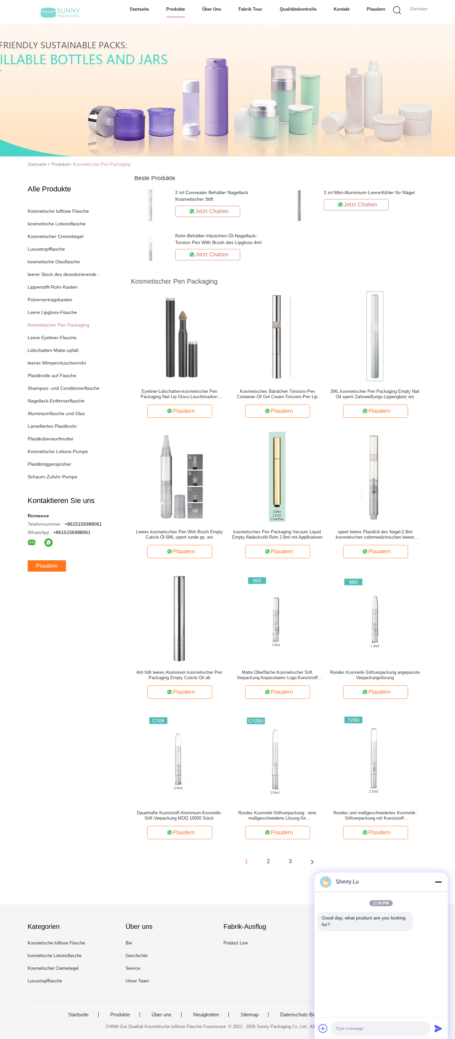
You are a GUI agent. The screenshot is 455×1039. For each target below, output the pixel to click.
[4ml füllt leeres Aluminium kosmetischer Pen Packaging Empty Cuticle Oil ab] (180, 617)
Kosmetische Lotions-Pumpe (58, 451)
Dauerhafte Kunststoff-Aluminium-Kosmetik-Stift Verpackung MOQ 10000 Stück (179, 815)
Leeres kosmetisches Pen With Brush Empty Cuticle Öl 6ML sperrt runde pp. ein (179, 534)
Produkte (175, 9)
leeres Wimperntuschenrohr (57, 363)
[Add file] (323, 1028)
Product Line (236, 942)
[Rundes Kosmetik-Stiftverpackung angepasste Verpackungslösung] (375, 617)
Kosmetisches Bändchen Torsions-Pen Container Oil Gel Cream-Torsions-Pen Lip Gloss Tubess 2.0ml (277, 394)
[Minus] (438, 882)
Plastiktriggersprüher (49, 464)
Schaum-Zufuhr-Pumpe (52, 476)
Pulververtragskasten (50, 299)
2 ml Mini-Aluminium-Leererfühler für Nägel (369, 192)
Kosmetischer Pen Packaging (101, 164)
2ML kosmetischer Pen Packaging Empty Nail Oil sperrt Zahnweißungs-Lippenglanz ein (374, 394)
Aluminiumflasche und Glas (56, 413)
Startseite (139, 9)
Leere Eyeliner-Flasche (52, 337)
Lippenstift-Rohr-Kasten (53, 287)
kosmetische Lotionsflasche (57, 223)
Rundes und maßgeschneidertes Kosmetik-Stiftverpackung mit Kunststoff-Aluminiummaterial (375, 815)
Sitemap (249, 1014)
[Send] (438, 1028)
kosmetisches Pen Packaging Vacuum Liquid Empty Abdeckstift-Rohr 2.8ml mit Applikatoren (277, 534)
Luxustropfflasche (46, 249)
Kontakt (341, 9)
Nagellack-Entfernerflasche (56, 400)
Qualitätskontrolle (298, 9)
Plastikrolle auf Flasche (52, 375)
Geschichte (137, 955)
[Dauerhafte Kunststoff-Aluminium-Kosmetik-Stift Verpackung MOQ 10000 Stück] (179, 757)
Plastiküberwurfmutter (51, 438)
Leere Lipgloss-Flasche (52, 312)
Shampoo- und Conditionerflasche (64, 388)
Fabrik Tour (250, 9)
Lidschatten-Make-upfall (53, 350)
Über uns (211, 9)
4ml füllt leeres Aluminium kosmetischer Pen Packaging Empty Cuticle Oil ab (179, 675)
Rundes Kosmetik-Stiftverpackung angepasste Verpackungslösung (375, 675)
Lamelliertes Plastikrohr (52, 426)
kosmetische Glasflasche (54, 261)
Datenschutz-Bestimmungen (311, 1014)
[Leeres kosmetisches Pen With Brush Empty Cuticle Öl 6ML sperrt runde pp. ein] (179, 476)
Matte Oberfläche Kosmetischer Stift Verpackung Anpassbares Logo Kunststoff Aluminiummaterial (277, 675)
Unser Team (137, 980)
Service (133, 968)
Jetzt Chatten (211, 211)
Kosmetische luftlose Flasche (58, 211)
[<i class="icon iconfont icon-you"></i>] (312, 862)
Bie (129, 942)
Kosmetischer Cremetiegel (55, 236)
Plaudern (376, 9)
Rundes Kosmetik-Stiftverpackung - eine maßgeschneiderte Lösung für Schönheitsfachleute (277, 815)
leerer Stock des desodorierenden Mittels (65, 274)
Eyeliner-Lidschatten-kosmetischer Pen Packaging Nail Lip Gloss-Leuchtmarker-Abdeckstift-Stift (179, 394)
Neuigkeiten (206, 1014)
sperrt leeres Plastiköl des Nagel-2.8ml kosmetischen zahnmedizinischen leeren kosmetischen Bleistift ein (375, 534)
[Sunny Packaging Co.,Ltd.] (60, 12)
